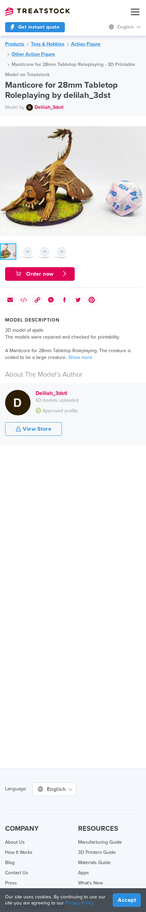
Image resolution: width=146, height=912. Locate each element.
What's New (90, 883)
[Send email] (10, 300)
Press (11, 883)
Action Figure (86, 44)
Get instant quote (38, 27)
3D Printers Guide (97, 852)
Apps (83, 873)
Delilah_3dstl (49, 107)
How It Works (19, 852)
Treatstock (37, 11)
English (126, 27)
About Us (15, 842)
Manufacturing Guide (100, 842)
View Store (36, 429)
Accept (127, 900)
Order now (40, 274)
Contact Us (16, 873)
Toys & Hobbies (48, 44)
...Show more (79, 357)
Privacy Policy (79, 903)
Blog (10, 862)
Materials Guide (94, 862)
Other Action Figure (33, 54)
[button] (139, 132)
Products (14, 44)
